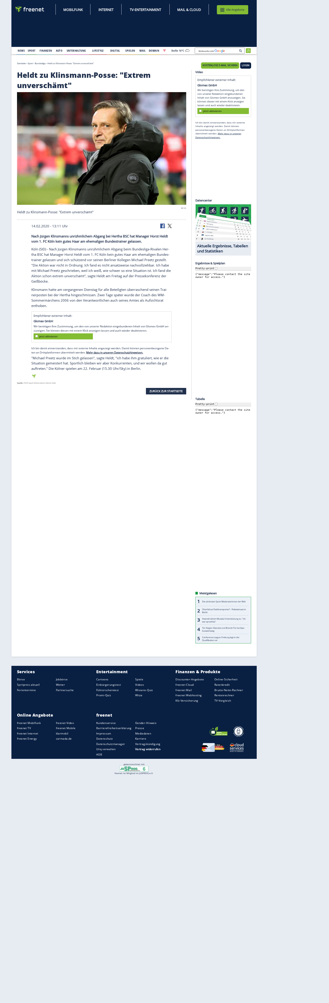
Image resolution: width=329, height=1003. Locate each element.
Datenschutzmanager (110, 744)
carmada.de (64, 738)
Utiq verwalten (106, 749)
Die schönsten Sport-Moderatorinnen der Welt (224, 601)
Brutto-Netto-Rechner (228, 690)
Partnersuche (65, 690)
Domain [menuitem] (154, 51)
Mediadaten (143, 733)
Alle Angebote (235, 10)
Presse (139, 728)
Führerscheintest (107, 690)
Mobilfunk (73, 9)
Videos (139, 684)
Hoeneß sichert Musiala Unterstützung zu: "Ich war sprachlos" (224, 620)
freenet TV (24, 728)
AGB (99, 754)
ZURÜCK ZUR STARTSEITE (166, 391)
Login (245, 65)
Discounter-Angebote (189, 679)
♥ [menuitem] (164, 50)
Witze (139, 695)
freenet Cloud (184, 684)
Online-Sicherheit (225, 679)
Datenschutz (104, 738)
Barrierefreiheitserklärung (114, 728)
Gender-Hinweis (146, 722)
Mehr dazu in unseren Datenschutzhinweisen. (114, 352)
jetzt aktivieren (48, 336)
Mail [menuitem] (142, 51)
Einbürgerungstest (108, 684)
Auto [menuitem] (59, 51)
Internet (105, 9)
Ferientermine (26, 690)
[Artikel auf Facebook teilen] (163, 225)
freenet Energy (27, 738)
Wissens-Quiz (144, 690)
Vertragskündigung (147, 744)
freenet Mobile (66, 728)
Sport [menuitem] (31, 51)
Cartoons (102, 679)
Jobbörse (62, 679)
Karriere (140, 738)
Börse (21, 679)
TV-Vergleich (222, 700)
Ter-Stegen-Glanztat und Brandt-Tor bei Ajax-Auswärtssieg (223, 629)
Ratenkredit (222, 684)
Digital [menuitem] (115, 51)
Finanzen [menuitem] (46, 51)
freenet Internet (27, 733)
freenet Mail (183, 690)
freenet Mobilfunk (29, 722)
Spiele (139, 679)
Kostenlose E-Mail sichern (220, 65)
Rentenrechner (224, 695)
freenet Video (65, 722)
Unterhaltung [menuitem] (76, 51)
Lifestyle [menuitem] (98, 51)
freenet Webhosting (188, 695)
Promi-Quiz (103, 695)
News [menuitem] (21, 51)
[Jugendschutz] (134, 768)
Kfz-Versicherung (186, 700)
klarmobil (62, 733)
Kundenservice (106, 722)
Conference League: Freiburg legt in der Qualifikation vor (220, 638)
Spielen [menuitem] (130, 51)
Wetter (60, 684)
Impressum (103, 733)
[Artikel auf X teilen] (170, 225)
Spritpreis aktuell (28, 684)
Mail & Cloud (189, 9)
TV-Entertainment (145, 9)
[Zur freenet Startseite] (30, 9)
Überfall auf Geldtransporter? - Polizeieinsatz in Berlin (224, 611)
